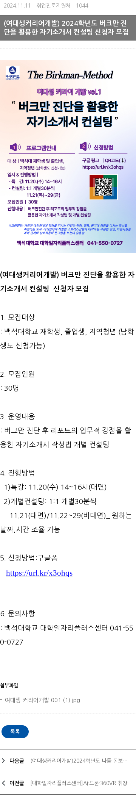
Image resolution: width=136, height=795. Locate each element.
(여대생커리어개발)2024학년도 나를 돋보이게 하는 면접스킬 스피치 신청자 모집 (81, 761)
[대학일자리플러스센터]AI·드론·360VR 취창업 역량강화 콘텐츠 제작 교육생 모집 (81, 783)
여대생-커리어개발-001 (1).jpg (41, 700)
